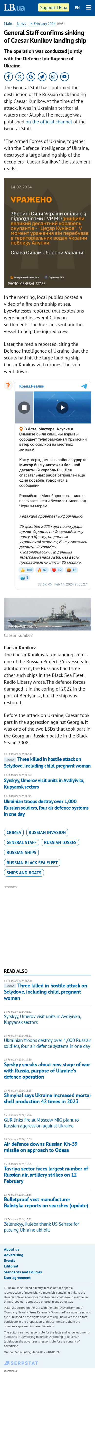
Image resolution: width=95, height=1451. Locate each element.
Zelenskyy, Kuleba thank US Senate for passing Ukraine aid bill (41, 1227)
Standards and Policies (23, 1271)
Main (8, 23)
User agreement (17, 1277)
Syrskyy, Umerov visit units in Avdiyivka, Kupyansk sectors (44, 783)
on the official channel (49, 122)
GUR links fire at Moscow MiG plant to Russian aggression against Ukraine (41, 1123)
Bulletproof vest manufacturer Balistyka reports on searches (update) (46, 1202)
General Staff (22, 842)
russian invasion (47, 832)
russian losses (60, 842)
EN (77, 7)
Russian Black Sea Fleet (32, 863)
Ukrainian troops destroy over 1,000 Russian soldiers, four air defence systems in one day (46, 808)
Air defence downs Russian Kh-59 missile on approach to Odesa (40, 1146)
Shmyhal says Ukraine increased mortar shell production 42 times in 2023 (47, 1098)
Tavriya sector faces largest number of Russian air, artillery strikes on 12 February (46, 1174)
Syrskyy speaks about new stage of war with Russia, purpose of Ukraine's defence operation (47, 1070)
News (21, 23)
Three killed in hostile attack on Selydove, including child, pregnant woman (47, 762)
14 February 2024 (42, 24)
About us (11, 1249)
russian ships (21, 852)
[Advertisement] (47, 926)
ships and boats (24, 873)
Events (9, 1260)
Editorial (11, 1266)
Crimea (14, 832)
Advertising (13, 1254)
